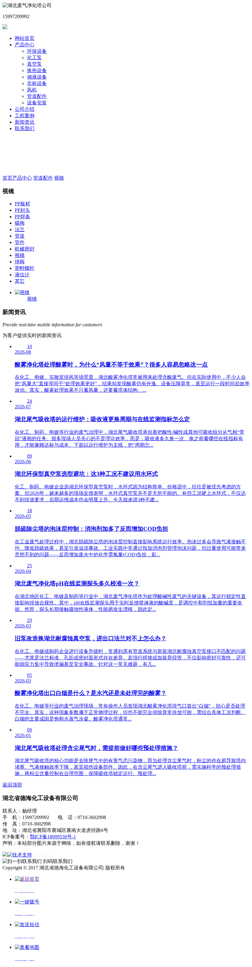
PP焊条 (22, 216)
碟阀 (20, 223)
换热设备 (37, 70)
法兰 (20, 229)
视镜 (59, 178)
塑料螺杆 (24, 268)
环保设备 (37, 51)
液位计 (22, 274)
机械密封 (24, 248)
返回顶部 (12, 784)
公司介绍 (24, 109)
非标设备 (37, 83)
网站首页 (24, 38)
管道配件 (37, 96)
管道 (20, 236)
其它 (20, 281)
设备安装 (37, 102)
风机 (32, 89)
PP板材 (22, 203)
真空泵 (34, 64)
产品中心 (24, 44)
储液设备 (37, 77)
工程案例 (24, 115)
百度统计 (42, 854)
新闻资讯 (24, 122)
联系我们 (24, 128)
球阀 (20, 261)
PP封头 (22, 210)
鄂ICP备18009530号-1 (53, 836)
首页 (7, 178)
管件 (20, 242)
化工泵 (34, 57)
